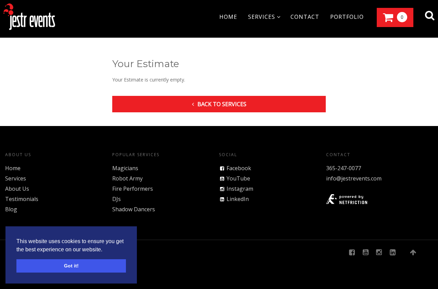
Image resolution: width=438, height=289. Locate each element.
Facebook (239, 168)
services (262, 17)
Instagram (240, 188)
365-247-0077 (343, 168)
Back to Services (221, 104)
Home (13, 168)
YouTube (238, 178)
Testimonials (21, 199)
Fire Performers (132, 188)
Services (15, 178)
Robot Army (127, 178)
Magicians (125, 168)
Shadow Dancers (133, 209)
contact (305, 17)
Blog (11, 209)
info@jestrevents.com (354, 178)
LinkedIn (238, 199)
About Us (17, 188)
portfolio (347, 17)
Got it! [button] (71, 265)
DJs (116, 199)
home (228, 17)
